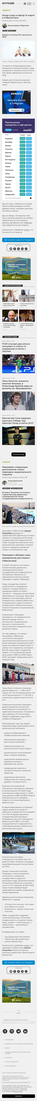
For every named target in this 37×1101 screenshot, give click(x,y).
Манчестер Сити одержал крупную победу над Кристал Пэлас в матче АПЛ (17, 420)
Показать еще (18, 454)
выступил (16, 533)
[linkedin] (25, 1031)
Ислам (5, 30)
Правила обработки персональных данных (17, 1053)
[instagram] (11, 1031)
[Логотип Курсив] (8, 3)
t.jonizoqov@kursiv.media (15, 484)
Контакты (8, 1057)
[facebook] (5, 1031)
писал (26, 230)
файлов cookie (17, 1091)
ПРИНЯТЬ (18, 1096)
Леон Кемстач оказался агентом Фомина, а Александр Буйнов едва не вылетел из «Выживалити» (17, 385)
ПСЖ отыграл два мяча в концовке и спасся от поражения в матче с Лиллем (16, 348)
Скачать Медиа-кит (12, 1061)
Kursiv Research (11, 1066)
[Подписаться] (33, 1022)
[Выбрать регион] (25, 4)
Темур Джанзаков (15, 481)
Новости (6, 10)
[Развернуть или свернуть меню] (33, 4)
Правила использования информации (19, 1044)
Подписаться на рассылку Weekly (15, 1020)
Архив (7, 1048)
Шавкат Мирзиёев (17, 488)
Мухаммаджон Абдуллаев (18, 25)
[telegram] (18, 1031)
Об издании (9, 1039)
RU (29, 4)
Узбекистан (12, 30)
